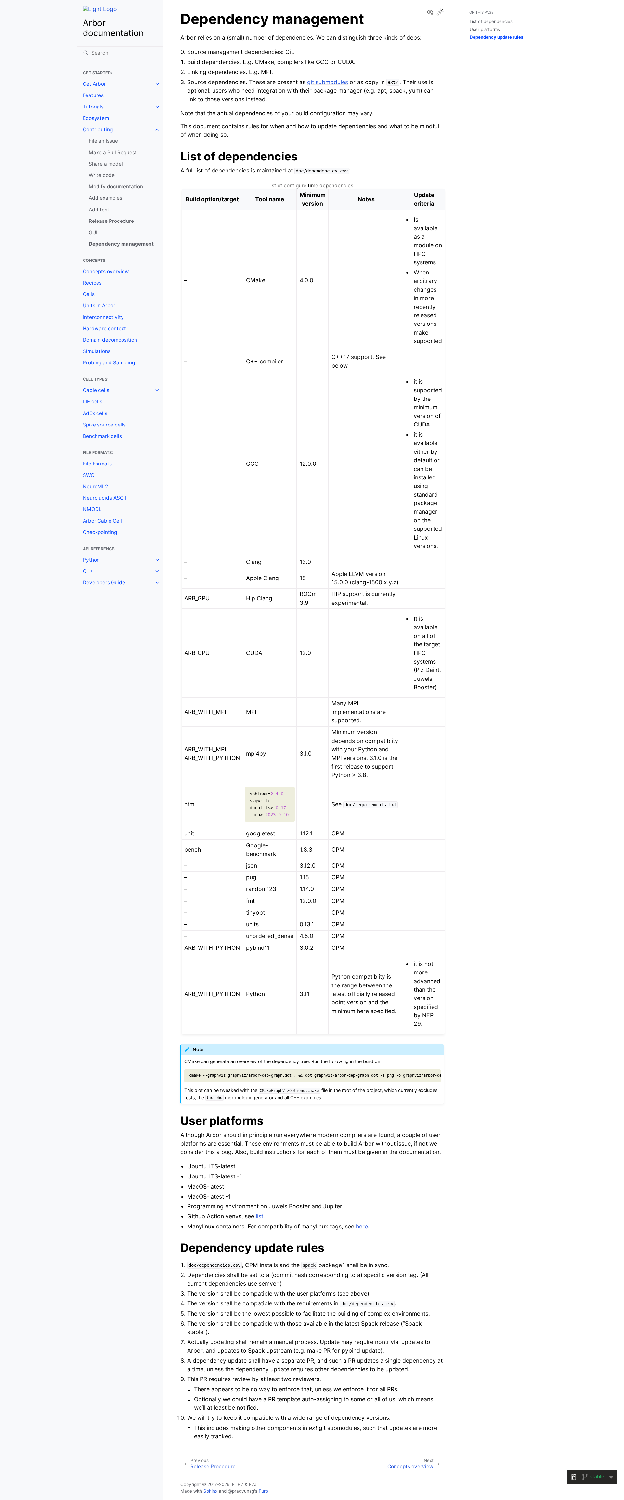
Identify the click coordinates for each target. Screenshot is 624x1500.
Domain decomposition (110, 340)
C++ (88, 571)
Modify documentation (116, 187)
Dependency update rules (496, 37)
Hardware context (104, 328)
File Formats (97, 464)
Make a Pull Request (113, 152)
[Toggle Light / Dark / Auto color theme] (440, 12)
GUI (93, 232)
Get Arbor (94, 84)
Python (91, 560)
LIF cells (92, 402)
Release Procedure (111, 221)
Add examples (105, 198)
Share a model (106, 164)
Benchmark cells (102, 436)
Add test (99, 210)
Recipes (92, 283)
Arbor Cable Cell (102, 521)
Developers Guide (104, 582)
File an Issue (103, 141)
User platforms (485, 29)
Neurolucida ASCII (104, 498)
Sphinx (210, 1491)
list (259, 1216)
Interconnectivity (103, 317)
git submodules (327, 82)
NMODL (92, 509)
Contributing (98, 129)
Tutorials (93, 107)
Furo (263, 1491)
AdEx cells (95, 413)
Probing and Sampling (109, 363)
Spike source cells (104, 425)
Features (93, 95)
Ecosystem (96, 118)
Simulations (96, 351)
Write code (102, 175)
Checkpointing (100, 532)
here (362, 1226)
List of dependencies (491, 21)
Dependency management (121, 244)
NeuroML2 (95, 486)
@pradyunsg (241, 1491)
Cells (89, 294)
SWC (88, 475)
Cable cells (96, 390)
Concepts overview (106, 271)
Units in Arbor (99, 305)
